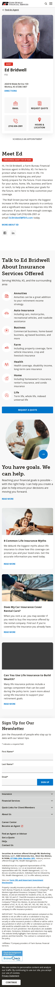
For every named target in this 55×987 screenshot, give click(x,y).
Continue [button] (11, 982)
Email (5, 776)
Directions (10, 90)
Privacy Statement (10, 975)
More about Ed (10, 224)
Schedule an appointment (27, 139)
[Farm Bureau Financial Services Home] (15, 3)
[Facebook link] (5, 233)
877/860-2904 (16, 858)
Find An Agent (12, 9)
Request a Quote (27, 410)
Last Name (8, 764)
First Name (8, 751)
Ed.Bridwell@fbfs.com (21, 217)
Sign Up (45, 782)
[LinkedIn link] (13, 233)
